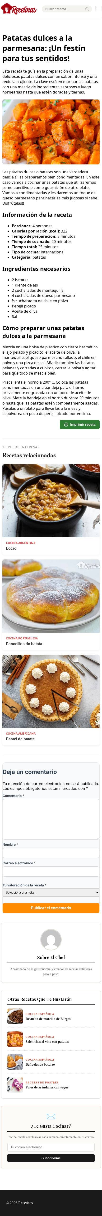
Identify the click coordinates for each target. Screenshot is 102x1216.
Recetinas (25, 1203)
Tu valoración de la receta (24, 885)
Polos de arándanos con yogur (47, 1087)
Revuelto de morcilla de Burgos (48, 1019)
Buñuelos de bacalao (40, 1064)
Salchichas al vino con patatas (47, 1041)
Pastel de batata (20, 739)
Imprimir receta (82, 424)
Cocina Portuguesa (22, 638)
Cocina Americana (21, 734)
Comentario (13, 796)
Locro (11, 548)
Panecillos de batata (24, 644)
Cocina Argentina (20, 543)
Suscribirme (51, 1158)
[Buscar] (87, 9)
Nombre (10, 844)
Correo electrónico (19, 863)
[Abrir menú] (98, 9)
